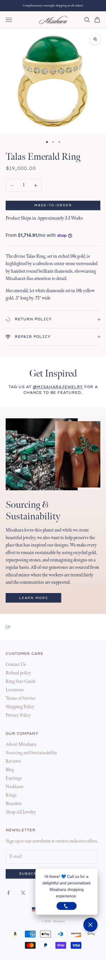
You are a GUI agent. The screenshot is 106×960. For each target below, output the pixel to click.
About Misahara (21, 744)
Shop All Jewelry (21, 812)
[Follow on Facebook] (8, 893)
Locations (15, 690)
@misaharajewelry (58, 387)
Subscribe (32, 874)
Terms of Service (20, 698)
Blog (10, 770)
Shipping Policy (20, 707)
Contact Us (16, 664)
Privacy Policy (18, 715)
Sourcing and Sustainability (31, 753)
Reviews (13, 761)
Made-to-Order (53, 205)
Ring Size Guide (21, 681)
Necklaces (14, 787)
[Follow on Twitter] (23, 893)
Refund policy (18, 673)
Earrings (14, 778)
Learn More (33, 598)
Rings (11, 795)
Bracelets (14, 803)
